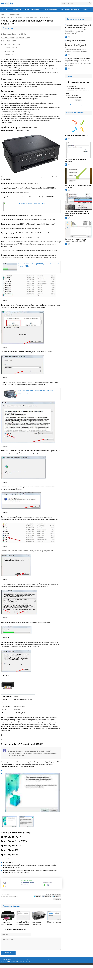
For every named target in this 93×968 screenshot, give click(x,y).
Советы (85, 9)
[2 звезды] (3, 896)
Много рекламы (72, 95)
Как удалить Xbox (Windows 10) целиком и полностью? (76, 46)
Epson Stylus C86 (7, 51)
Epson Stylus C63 (7, 55)
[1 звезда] (2, 896)
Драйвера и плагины (50, 9)
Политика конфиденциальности (18, 959)
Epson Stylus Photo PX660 (10, 44)
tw (82, 966)
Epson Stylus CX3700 (9, 48)
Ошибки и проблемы (32, 9)
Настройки (4, 9)
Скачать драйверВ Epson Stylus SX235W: (15, 37)
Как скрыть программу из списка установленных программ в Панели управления (77, 213)
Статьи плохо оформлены (76, 89)
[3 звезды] (5, 896)
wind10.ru (7, 3)
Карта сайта (47, 959)
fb (78, 966)
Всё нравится (71, 86)
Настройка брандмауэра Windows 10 (77, 27)
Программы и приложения (70, 9)
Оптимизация (16, 9)
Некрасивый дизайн (74, 97)
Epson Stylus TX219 (8, 41)
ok (70, 966)
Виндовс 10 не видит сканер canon (77, 61)
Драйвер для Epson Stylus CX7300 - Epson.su (54, 921)
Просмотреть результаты (78, 105)
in (86, 966)
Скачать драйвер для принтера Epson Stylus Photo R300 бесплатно (23, 922)
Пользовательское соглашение (35, 959)
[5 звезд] (8, 896)
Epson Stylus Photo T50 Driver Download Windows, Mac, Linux (7, 922)
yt (74, 966)
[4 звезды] (6, 896)
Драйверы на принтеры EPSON (31, 203)
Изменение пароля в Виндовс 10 (76, 136)
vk (90, 966)
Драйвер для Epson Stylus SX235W (13, 34)
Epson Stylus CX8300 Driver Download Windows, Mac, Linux (37, 922)
